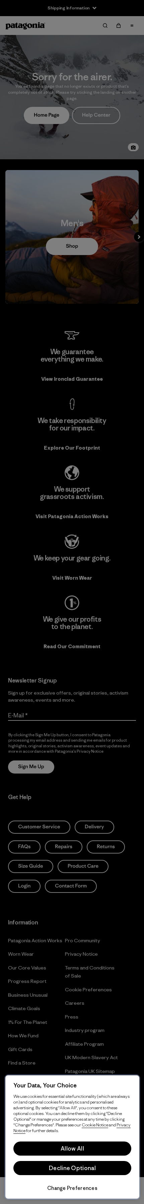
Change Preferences (72, 1188)
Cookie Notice (95, 1125)
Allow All (72, 1148)
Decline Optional (72, 1168)
